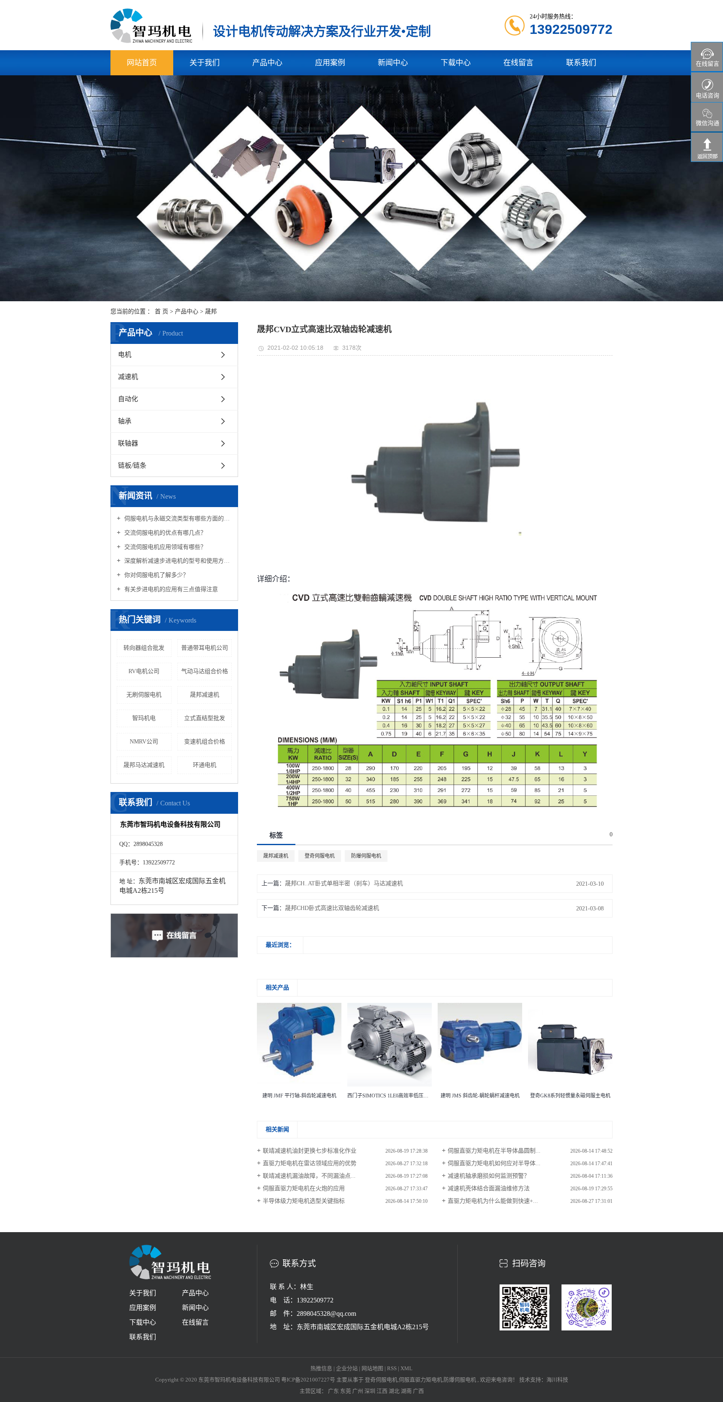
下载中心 (456, 63)
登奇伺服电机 (320, 856)
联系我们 (581, 63)
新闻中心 (393, 63)
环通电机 (204, 765)
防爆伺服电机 (366, 856)
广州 (358, 1391)
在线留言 (518, 63)
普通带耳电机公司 (204, 648)
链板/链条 (132, 465)
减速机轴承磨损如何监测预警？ (489, 1176)
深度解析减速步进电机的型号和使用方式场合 (177, 561)
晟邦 (211, 311)
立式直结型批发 (204, 718)
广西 (418, 1391)
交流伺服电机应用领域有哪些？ (164, 547)
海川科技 (557, 1379)
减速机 (128, 376)
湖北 (395, 1391)
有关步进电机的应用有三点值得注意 (170, 589)
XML (406, 1368)
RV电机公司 (143, 671)
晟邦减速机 (204, 695)
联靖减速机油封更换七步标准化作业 (309, 1151)
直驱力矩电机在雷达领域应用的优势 (309, 1163)
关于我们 (205, 63)
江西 (383, 1391)
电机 (124, 354)
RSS (392, 1368)
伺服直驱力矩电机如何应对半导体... (494, 1163)
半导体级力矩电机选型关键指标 (304, 1201)
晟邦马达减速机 (143, 765)
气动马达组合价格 (204, 671)
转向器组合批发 (143, 648)
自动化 (128, 398)
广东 (334, 1391)
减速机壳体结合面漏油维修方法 (489, 1188)
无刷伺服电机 (144, 695)
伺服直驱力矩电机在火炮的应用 (304, 1188)
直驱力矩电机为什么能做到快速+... (493, 1201)
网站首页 (142, 63)
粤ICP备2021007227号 (308, 1379)
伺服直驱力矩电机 (420, 1379)
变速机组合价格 (204, 741)
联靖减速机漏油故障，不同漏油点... (309, 1176)
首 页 (161, 311)
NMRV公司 (144, 741)
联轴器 (128, 443)
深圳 (370, 1391)
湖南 (407, 1391)
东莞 (346, 1391)
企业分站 (347, 1368)
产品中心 (267, 63)
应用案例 (330, 63)
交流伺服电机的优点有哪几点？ (164, 533)
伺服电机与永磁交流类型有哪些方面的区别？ (177, 518)
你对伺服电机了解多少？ (156, 575)
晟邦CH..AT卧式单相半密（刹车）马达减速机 (344, 883)
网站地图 (373, 1368)
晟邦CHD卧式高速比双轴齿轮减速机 (332, 908)
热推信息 (321, 1368)
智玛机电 (144, 718)
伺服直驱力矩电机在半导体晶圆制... (494, 1151)
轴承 (124, 421)
